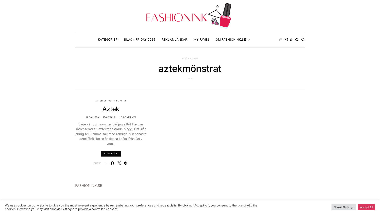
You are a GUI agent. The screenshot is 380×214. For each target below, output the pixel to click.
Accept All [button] (366, 207)
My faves (201, 39)
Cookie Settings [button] (343, 207)
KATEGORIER (108, 39)
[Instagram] (286, 39)
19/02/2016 (109, 117)
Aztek (110, 109)
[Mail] (280, 39)
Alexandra (92, 117)
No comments (127, 117)
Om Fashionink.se (231, 39)
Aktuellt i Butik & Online (111, 100)
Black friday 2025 (139, 39)
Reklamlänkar (174, 39)
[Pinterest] (296, 39)
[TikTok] (291, 39)
